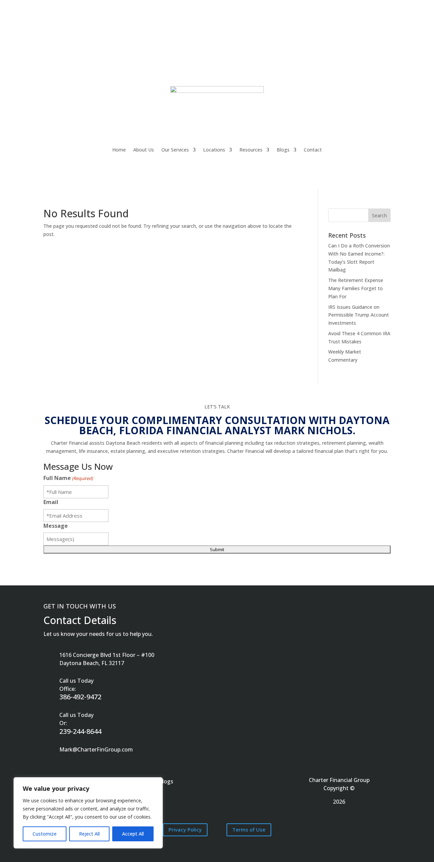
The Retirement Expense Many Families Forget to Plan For (355, 288)
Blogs (283, 149)
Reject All (89, 833)
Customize (45, 833)
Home (119, 149)
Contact (313, 149)
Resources (250, 149)
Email (50, 502)
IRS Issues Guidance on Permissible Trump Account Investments (358, 315)
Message (55, 525)
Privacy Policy (185, 829)
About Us (143, 149)
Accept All (133, 833)
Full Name (68, 478)
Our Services (175, 149)
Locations (214, 149)
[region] (88, 812)
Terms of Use (248, 829)
